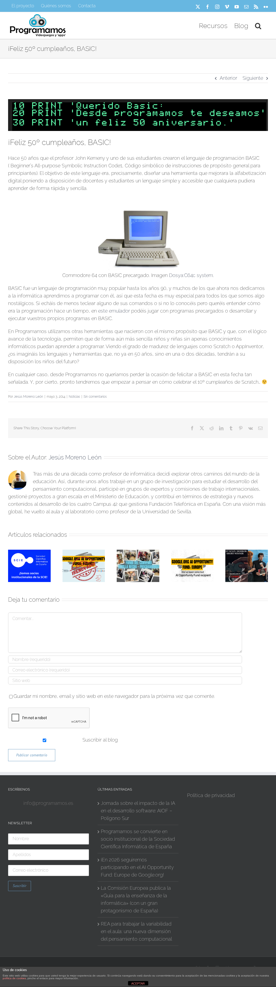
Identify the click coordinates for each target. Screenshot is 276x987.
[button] (258, 25)
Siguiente (253, 78)
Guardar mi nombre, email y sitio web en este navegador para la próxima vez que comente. (114, 696)
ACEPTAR (138, 983)
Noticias (74, 397)
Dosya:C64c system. (191, 275)
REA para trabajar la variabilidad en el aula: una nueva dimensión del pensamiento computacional (136, 931)
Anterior (228, 78)
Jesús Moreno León (28, 397)
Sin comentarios (95, 397)
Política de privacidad (211, 795)
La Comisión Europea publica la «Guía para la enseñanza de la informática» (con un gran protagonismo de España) (136, 899)
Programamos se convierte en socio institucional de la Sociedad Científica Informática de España (138, 839)
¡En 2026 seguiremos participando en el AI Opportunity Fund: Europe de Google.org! (137, 867)
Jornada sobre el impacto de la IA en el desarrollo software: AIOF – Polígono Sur (138, 810)
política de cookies (14, 978)
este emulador (114, 311)
